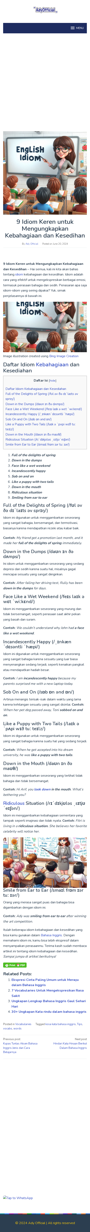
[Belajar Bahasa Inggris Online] (45, 9)
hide (52, 381)
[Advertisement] (45, 84)
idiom (19, 274)
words (17, 1028)
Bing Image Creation (63, 356)
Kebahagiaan (53, 364)
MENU (80, 28)
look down (42, 789)
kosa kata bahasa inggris (60, 1024)
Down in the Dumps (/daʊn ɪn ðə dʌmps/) (34, 404)
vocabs (7, 1028)
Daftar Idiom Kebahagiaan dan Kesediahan (35, 389)
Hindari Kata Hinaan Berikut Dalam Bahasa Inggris (70, 1043)
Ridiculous (14, 803)
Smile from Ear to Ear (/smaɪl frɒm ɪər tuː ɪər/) (37, 444)
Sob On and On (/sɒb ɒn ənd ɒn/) (28, 419)
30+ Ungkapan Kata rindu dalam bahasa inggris (49, 1011)
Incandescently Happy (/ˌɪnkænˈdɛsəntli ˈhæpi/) (40, 414)
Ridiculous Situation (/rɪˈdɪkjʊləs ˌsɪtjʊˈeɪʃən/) (37, 439)
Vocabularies (23, 1024)
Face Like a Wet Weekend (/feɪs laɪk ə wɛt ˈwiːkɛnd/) (43, 409)
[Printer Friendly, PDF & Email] (15, 965)
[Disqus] (45, 1115)
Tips (79, 1024)
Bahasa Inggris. (52, 935)
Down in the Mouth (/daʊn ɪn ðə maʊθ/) (33, 434)
